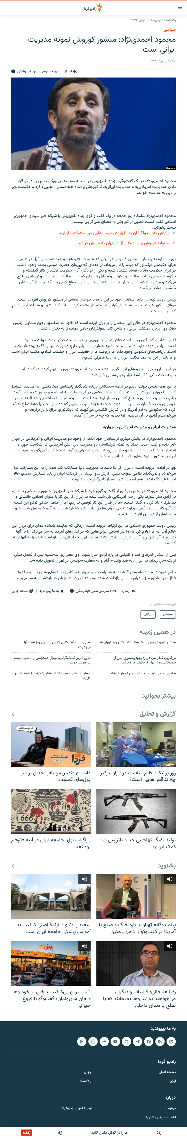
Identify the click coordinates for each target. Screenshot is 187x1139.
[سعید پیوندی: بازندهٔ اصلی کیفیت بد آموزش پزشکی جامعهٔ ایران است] (51, 896)
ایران (172, 1081)
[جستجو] (158, 1133)
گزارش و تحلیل (158, 714)
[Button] (70, 72)
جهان (88, 1072)
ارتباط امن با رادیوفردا (77, 1108)
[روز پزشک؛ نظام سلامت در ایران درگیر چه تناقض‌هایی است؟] (136, 744)
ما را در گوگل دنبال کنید (109, 1133)
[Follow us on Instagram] (93, 1041)
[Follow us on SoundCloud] (104, 1041)
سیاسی (170, 30)
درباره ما (170, 1108)
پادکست (85, 1081)
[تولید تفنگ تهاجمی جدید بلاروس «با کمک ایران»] (136, 811)
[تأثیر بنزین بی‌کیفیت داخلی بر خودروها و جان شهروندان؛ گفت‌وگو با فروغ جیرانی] (51, 963)
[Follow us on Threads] (81, 1041)
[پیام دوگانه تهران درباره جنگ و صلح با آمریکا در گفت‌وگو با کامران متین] (136, 896)
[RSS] (160, 1041)
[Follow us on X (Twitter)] (126, 1041)
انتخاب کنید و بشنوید (160, 1117)
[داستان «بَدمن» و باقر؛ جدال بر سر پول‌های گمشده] (51, 744)
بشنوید (167, 866)
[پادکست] (60, 1133)
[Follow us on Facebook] (148, 1041)
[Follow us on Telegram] (137, 1041)
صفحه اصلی (167, 1072)
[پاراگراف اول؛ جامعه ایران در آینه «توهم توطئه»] (51, 811)
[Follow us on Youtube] (115, 1041)
